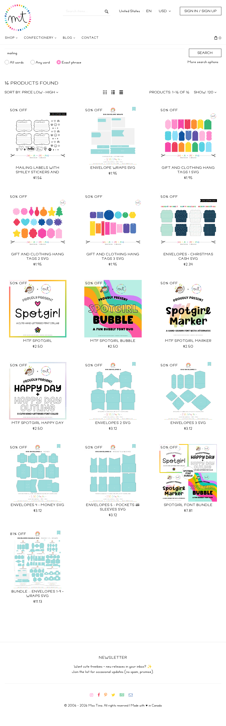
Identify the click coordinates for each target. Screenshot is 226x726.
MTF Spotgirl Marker (188, 340)
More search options (203, 62)
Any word (43, 62)
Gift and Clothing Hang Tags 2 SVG (37, 256)
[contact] (132, 695)
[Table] (121, 91)
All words (17, 62)
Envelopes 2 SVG (113, 423)
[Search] (107, 11)
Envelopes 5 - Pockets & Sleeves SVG (113, 507)
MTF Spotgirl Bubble (113, 340)
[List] (113, 91)
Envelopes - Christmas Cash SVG (188, 256)
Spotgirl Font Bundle (188, 505)
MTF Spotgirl (37, 340)
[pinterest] (107, 695)
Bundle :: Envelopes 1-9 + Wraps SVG (37, 594)
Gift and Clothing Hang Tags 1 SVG (188, 170)
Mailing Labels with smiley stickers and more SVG (38, 172)
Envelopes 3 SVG (188, 423)
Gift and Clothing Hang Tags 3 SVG (113, 256)
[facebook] (100, 695)
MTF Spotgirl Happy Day (38, 423)
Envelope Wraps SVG (112, 167)
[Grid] (105, 91)
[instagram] (93, 695)
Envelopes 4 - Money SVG (37, 505)
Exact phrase (71, 62)
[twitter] (115, 695)
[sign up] (124, 695)
